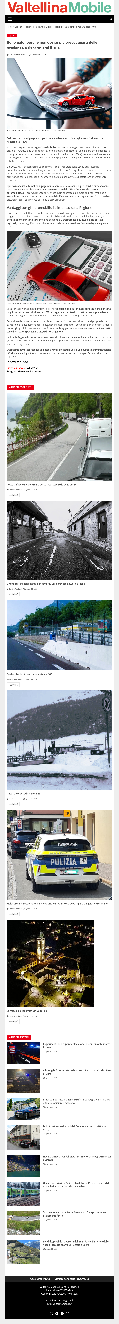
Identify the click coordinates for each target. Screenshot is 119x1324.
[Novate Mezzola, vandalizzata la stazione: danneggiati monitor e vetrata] (23, 1166)
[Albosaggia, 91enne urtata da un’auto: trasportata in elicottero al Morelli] (23, 1081)
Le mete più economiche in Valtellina (27, 1010)
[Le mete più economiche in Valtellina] (59, 963)
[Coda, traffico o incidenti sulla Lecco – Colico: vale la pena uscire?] (59, 437)
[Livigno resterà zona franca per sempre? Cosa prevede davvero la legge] (59, 540)
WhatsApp (32, 368)
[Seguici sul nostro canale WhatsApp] (51, 1314)
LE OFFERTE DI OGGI (18, 362)
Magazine (12, 35)
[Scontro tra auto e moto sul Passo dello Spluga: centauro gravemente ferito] (23, 1223)
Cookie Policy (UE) (40, 1278)
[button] (111, 19)
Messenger (24, 371)
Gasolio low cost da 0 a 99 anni (23, 793)
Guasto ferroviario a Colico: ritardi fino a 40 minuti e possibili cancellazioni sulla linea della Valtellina (76, 1185)
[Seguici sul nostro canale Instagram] (67, 1314)
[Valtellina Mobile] (59, 7)
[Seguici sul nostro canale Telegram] (56, 1314)
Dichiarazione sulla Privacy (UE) (71, 1278)
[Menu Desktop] (10, 19)
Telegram (12, 371)
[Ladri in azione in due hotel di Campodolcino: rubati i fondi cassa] (23, 1137)
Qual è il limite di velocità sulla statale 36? (29, 674)
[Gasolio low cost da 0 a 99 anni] (59, 740)
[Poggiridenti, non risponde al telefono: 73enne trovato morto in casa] (23, 1053)
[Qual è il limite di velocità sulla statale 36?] (59, 635)
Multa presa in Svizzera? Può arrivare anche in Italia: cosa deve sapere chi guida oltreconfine (57, 903)
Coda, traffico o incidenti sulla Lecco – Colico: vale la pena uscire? (42, 484)
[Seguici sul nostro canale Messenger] (62, 1314)
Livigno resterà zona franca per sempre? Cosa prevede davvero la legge (46, 583)
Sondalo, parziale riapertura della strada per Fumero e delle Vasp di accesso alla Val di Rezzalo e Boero (76, 1243)
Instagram (36, 371)
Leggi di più (13, 495)
